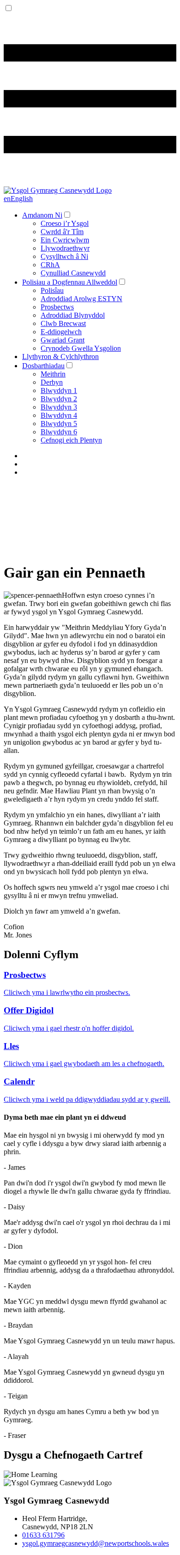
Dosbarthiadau (43, 366)
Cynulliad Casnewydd (73, 273)
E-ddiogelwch (61, 332)
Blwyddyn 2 (59, 399)
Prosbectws (57, 307)
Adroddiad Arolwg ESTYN (81, 299)
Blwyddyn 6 (59, 432)
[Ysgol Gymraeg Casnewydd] (58, 190)
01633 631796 (43, 1535)
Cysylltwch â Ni (64, 256)
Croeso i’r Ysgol (65, 223)
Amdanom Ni (42, 215)
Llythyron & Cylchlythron (60, 356)
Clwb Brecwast (63, 323)
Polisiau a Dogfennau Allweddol (69, 282)
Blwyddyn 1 (59, 390)
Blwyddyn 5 (59, 423)
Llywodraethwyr (65, 248)
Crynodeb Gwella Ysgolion (81, 348)
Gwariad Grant (62, 340)
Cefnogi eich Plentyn (71, 440)
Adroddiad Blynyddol (73, 315)
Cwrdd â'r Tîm (62, 232)
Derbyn (52, 382)
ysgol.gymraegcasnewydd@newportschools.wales (95, 1543)
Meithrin (53, 374)
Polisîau (52, 290)
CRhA (50, 265)
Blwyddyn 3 (59, 407)
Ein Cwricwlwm (65, 240)
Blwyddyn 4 (59, 415)
